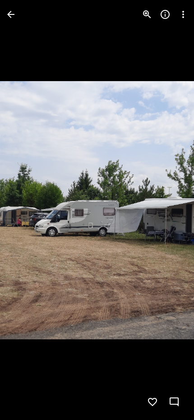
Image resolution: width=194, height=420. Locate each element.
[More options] (183, 14)
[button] (25, 210)
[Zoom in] (147, 14)
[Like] (152, 402)
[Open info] (165, 14)
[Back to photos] (11, 14)
